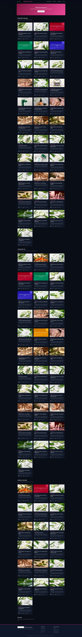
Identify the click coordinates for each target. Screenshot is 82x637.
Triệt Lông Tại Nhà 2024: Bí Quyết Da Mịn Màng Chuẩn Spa (40, 109)
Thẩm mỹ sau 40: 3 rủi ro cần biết (40, 183)
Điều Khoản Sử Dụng (56, 631)
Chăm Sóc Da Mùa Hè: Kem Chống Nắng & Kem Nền (24, 184)
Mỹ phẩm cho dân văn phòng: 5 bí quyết (41, 164)
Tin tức (64, 1)
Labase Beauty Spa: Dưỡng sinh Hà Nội (40, 89)
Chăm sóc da (54, 1)
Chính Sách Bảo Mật (56, 629)
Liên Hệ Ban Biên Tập (56, 632)
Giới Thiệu (54, 628)
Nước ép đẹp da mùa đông (22, 145)
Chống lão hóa (59, 1)
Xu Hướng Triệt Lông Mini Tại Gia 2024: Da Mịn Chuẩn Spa (56, 90)
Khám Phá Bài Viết (41, 11)
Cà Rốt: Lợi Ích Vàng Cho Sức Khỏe (40, 264)
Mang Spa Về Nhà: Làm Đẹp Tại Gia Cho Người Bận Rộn (24, 127)
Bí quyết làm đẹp (49, 1)
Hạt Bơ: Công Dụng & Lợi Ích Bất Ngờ (24, 201)
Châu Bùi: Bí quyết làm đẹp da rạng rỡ (56, 70)
